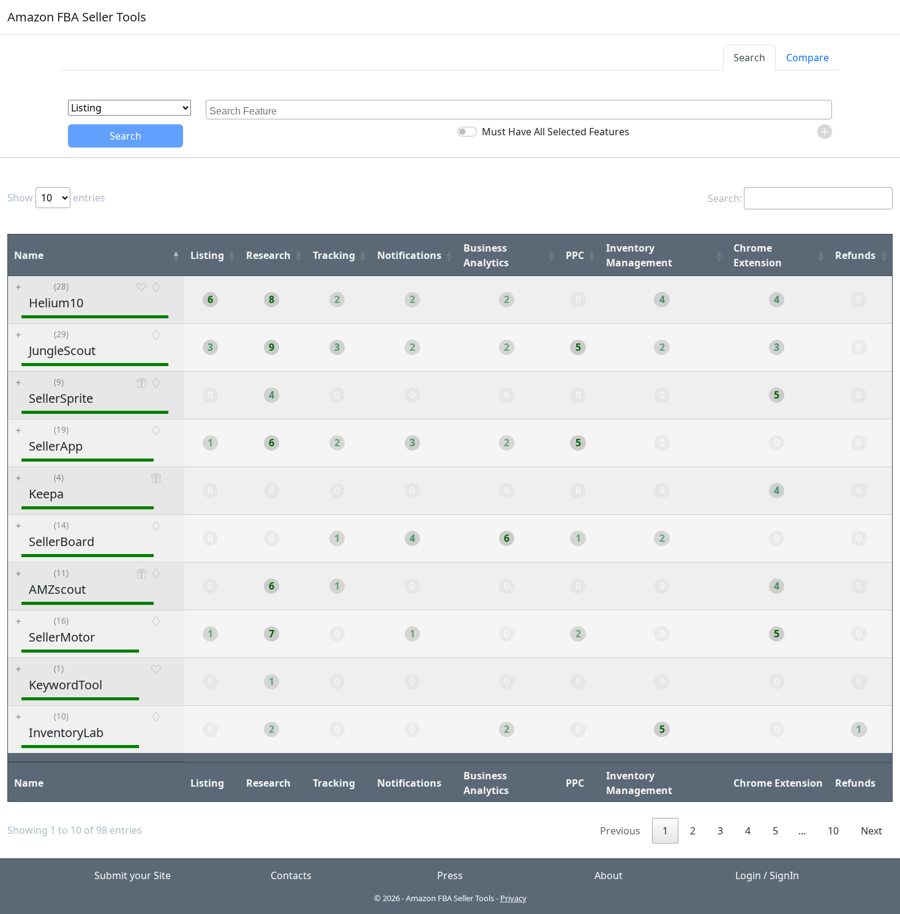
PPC (575, 255)
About (608, 875)
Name (28, 255)
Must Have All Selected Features (555, 131)
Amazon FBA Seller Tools (76, 17)
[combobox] (519, 109)
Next (871, 830)
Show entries (56, 197)
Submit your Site (132, 875)
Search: (725, 198)
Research (268, 255)
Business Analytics (486, 255)
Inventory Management (639, 255)
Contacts (291, 875)
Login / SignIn (767, 875)
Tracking (334, 255)
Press (450, 875)
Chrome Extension (757, 255)
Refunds (855, 255)
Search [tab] (749, 57)
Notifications (409, 255)
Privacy (513, 898)
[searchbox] (520, 109)
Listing (207, 255)
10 (833, 830)
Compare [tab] (807, 57)
